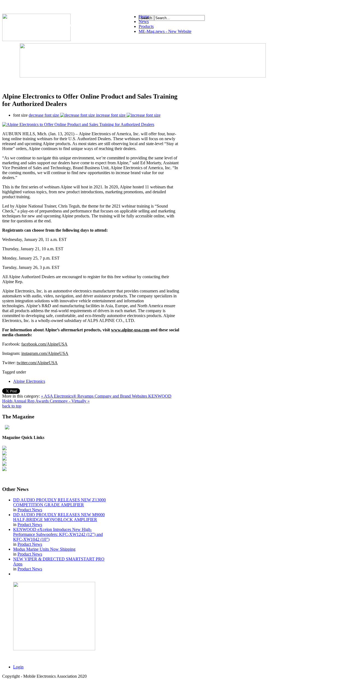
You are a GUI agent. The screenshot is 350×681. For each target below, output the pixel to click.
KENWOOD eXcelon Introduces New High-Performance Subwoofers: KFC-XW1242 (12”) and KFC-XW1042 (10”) (58, 534)
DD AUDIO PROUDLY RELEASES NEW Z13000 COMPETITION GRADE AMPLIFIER (59, 502)
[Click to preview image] (78, 124)
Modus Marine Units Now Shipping (44, 549)
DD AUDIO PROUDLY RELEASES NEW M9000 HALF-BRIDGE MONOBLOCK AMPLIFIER (59, 517)
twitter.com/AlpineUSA (37, 362)
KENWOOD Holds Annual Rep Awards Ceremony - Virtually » (86, 398)
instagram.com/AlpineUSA (44, 353)
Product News (30, 509)
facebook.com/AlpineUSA (44, 344)
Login (18, 667)
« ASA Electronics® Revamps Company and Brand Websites (94, 396)
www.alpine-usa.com (130, 329)
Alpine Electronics (29, 381)
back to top (11, 406)
